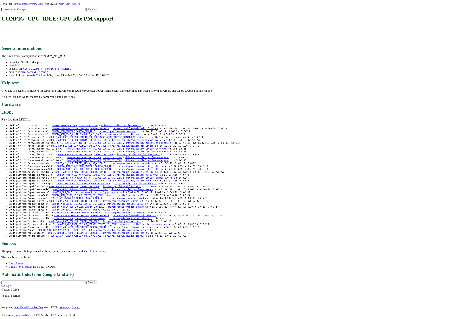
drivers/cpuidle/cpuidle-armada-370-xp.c (150, 178)
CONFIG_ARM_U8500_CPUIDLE (67, 195)
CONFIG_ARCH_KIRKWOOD (67, 212)
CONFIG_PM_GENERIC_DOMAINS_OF (118, 137)
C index (76, 3)
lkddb (81, 251)
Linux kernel (16, 263)
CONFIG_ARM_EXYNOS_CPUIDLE (68, 207)
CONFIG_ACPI (31, 69)
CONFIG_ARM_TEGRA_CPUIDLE (66, 236)
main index (64, 307)
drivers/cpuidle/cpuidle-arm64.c (121, 125)
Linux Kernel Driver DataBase (28, 3)
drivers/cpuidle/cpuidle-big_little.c (135, 128)
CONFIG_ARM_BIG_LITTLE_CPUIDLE (70, 128)
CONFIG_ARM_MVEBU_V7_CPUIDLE (74, 175)
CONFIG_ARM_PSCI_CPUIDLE (66, 134)
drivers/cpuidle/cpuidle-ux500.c (126, 195)
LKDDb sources (57, 315)
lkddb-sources (97, 251)
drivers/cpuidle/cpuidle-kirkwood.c (125, 212)
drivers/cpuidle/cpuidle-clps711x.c (134, 172)
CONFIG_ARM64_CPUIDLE (64, 125)
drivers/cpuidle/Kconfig (34, 71)
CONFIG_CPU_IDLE (88, 125)
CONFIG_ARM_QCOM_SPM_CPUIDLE (84, 149)
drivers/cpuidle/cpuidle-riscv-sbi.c (131, 163)
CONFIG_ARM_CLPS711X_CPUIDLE (71, 172)
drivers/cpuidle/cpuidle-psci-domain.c (162, 137)
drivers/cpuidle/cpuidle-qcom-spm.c (147, 149)
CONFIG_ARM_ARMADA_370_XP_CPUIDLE (81, 178)
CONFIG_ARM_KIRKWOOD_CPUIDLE (71, 215)
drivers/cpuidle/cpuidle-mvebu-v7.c (136, 175)
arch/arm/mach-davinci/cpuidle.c (95, 192)
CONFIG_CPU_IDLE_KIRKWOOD (90, 218)
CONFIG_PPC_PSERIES (58, 69)
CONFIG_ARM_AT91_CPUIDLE (63, 186)
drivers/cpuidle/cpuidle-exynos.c (128, 207)
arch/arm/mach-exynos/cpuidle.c (94, 209)
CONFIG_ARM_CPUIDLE (63, 131)
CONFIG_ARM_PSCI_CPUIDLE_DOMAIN (68, 140)
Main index (64, 3)
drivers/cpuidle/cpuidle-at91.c (122, 186)
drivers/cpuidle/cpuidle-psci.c (124, 134)
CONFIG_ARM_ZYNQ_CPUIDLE (63, 201)
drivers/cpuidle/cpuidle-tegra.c (124, 236)
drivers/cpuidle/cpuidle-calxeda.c (132, 189)
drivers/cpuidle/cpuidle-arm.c (117, 131)
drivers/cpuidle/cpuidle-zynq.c (122, 201)
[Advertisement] (67, 34)
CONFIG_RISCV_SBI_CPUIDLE (90, 163)
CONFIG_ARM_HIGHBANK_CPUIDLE (70, 189)
